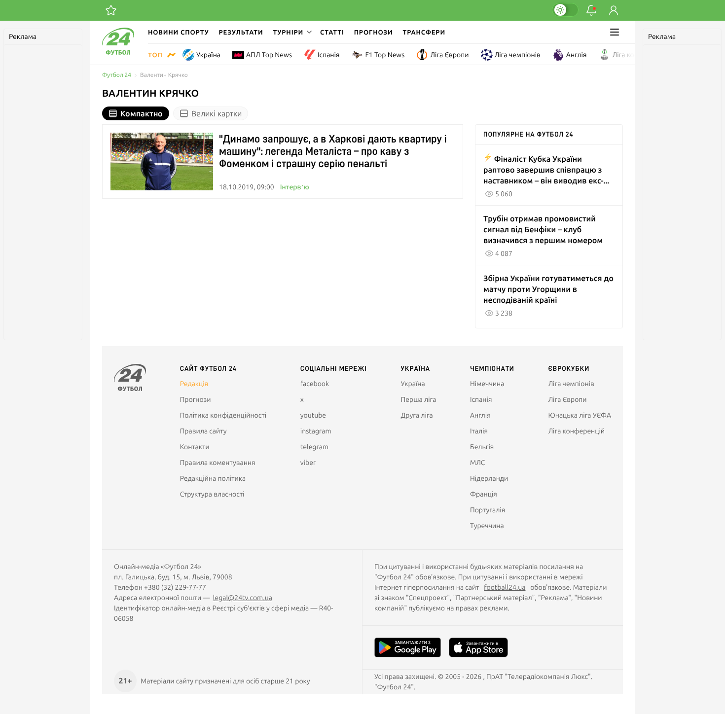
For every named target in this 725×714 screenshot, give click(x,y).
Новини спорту (178, 32)
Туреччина (487, 526)
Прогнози (373, 32)
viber (308, 462)
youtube (313, 415)
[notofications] (591, 10)
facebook (314, 384)
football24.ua (504, 587)
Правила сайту (203, 431)
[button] (291, 32)
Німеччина (487, 384)
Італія (479, 431)
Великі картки (216, 113)
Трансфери (424, 32)
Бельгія (482, 447)
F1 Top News (384, 55)
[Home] (118, 52)
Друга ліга (417, 415)
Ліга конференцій (641, 55)
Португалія (487, 510)
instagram (315, 431)
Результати (241, 32)
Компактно (141, 113)
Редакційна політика (213, 478)
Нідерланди (489, 478)
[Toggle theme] (565, 10)
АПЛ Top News (269, 55)
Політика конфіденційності (223, 415)
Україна (208, 55)
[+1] (111, 10)
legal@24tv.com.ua (242, 598)
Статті (332, 32)
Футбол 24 (116, 75)
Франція (483, 494)
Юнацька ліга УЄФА (579, 415)
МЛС (477, 462)
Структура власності (212, 494)
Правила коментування (217, 462)
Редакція (194, 384)
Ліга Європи (449, 55)
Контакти (195, 447)
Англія (576, 55)
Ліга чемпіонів (518, 55)
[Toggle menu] (614, 32)
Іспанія (328, 55)
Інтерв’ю (294, 187)
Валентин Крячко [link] (164, 75)
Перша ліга (418, 399)
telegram (314, 447)
